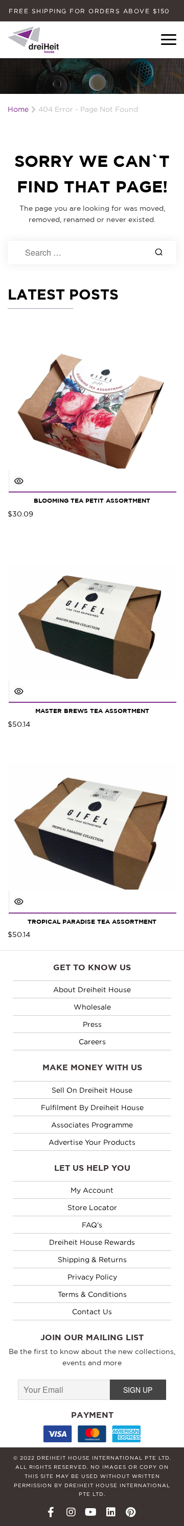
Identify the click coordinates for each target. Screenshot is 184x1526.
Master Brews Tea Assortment (92, 711)
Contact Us (92, 1311)
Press (92, 1024)
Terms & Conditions (92, 1294)
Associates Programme (92, 1124)
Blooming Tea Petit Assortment (92, 501)
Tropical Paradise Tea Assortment (92, 922)
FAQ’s (92, 1224)
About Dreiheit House (92, 989)
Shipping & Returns (92, 1259)
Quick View (19, 480)
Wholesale (92, 1007)
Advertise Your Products (92, 1142)
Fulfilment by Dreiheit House (92, 1107)
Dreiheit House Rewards (92, 1242)
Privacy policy (92, 1277)
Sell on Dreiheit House (92, 1090)
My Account (92, 1190)
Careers (92, 1041)
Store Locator (92, 1207)
